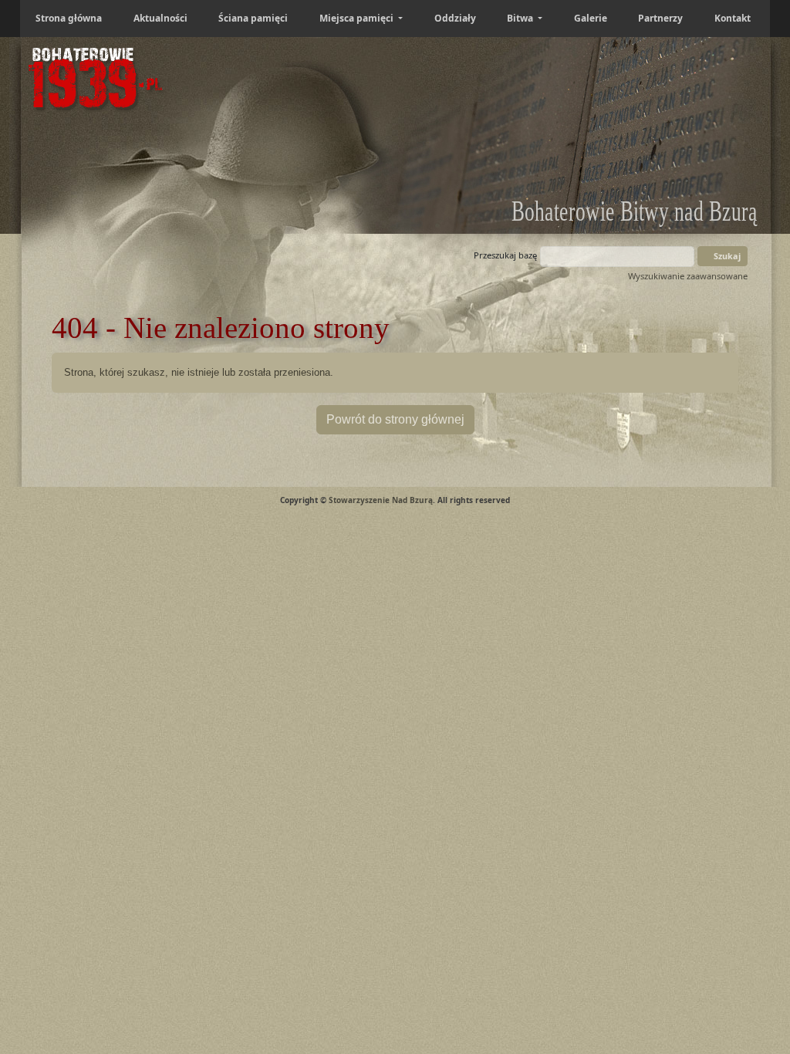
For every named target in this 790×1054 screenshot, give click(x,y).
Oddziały (455, 18)
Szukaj (726, 256)
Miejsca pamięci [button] (357, 18)
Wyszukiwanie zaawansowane (688, 276)
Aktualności (160, 18)
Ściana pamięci (253, 18)
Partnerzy (660, 18)
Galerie (590, 18)
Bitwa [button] (521, 18)
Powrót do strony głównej (395, 419)
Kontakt (732, 18)
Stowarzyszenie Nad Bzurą (381, 500)
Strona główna (68, 18)
